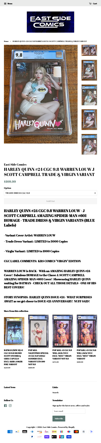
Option (7, 187)
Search (55, 392)
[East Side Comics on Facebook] (5, 406)
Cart (95, 3)
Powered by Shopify (66, 427)
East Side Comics (50, 427)
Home (6, 41)
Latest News (9, 387)
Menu (9, 3)
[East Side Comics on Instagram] (10, 406)
